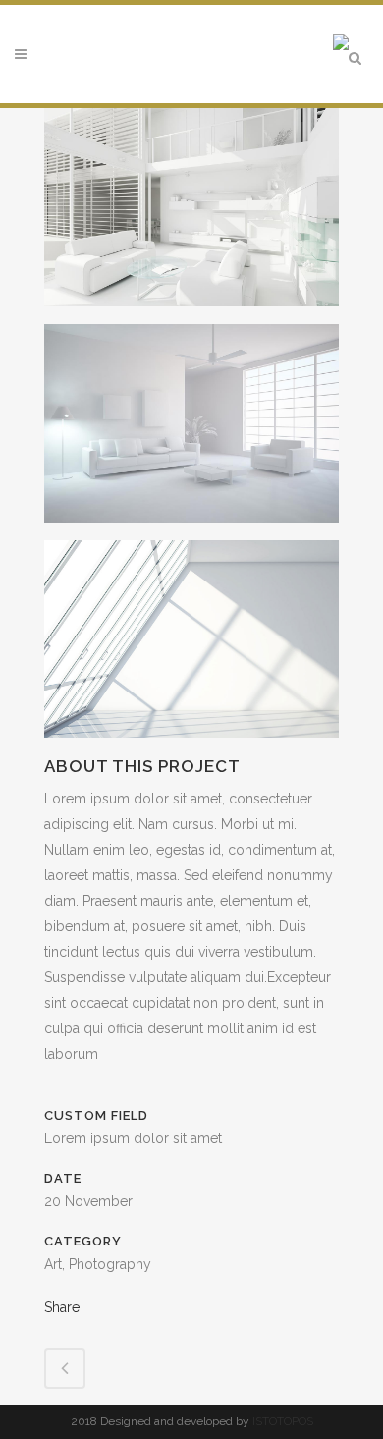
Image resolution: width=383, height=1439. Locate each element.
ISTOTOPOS (282, 1421)
